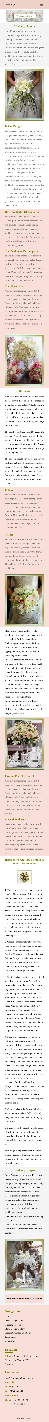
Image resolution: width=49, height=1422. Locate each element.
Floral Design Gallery (15, 1329)
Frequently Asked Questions (18, 1333)
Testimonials (10, 1337)
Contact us (10, 1341)
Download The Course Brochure (24, 1298)
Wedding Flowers (13, 1325)
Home (7, 1316)
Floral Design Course (14, 1320)
